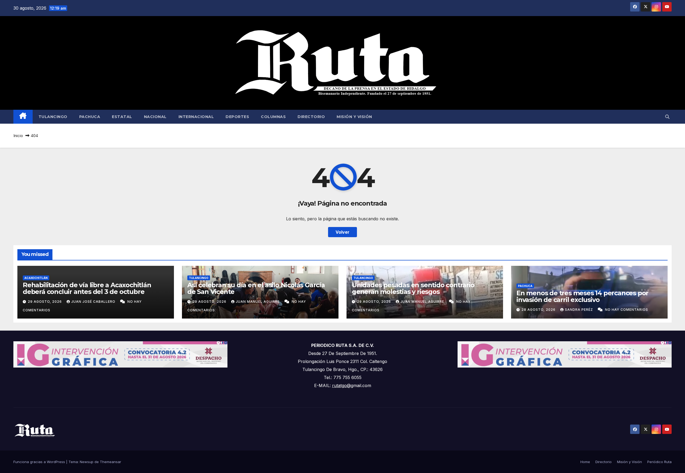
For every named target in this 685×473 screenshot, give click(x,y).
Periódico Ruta (659, 462)
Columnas (273, 116)
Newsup (86, 462)
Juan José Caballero (93, 302)
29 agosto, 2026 (45, 302)
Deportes (237, 116)
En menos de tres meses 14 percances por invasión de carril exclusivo (582, 296)
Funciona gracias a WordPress (39, 462)
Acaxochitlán (36, 277)
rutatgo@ (341, 385)
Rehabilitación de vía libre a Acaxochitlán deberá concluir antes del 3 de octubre (87, 288)
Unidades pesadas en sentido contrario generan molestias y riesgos (413, 288)
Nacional (155, 116)
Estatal (122, 116)
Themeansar (110, 462)
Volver (342, 232)
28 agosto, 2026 (539, 310)
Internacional (196, 116)
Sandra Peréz (579, 310)
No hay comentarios (626, 310)
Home (585, 462)
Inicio (18, 135)
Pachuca (89, 116)
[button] (667, 116)
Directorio (311, 116)
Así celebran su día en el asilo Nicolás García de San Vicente (256, 288)
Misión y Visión (354, 116)
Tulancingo (53, 116)
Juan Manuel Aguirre (258, 302)
